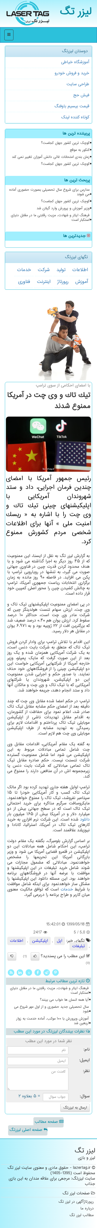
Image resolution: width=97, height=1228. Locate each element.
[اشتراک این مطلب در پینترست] (55, 972)
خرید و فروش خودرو (72, 73)
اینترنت (43, 282)
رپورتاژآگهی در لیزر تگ (76, 1202)
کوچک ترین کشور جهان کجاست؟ (65, 143)
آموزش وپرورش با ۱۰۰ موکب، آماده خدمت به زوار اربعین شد (52, 1021)
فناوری (24, 282)
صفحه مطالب (47, 1122)
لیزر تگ (76, 12)
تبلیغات (78, 946)
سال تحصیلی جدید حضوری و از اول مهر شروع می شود (51, 1009)
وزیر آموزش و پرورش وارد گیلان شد (63, 208)
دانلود (85, 819)
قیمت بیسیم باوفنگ (71, 106)
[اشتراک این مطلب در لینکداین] (20, 972)
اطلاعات (80, 270)
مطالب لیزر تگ (82, 1215)
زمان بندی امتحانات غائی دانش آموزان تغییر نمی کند (50, 157)
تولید (60, 270)
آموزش (81, 282)
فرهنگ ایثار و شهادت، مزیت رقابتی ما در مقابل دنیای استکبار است (50, 217)
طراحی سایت (78, 84)
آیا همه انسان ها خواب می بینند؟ (64, 1000)
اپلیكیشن (40, 941)
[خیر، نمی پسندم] (12, 956)
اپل (59, 941)
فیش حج (81, 95)
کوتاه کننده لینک (75, 117)
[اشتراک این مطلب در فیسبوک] (37, 972)
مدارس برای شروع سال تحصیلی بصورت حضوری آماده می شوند (49, 192)
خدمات (24, 270)
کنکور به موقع (79, 150)
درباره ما (87, 1209)
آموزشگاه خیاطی (75, 62)
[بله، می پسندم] (35, 956)
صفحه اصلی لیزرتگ (26, 1130)
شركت (44, 270)
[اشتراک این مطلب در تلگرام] (46, 972)
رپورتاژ (62, 282)
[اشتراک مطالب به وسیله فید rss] (11, 972)
